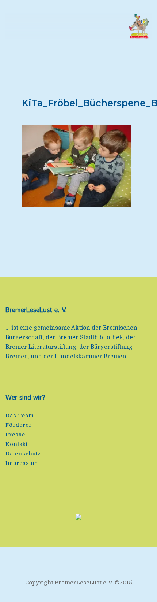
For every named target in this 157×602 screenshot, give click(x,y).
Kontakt (16, 444)
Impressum (21, 463)
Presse (15, 434)
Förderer (18, 425)
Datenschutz (23, 454)
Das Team (19, 415)
